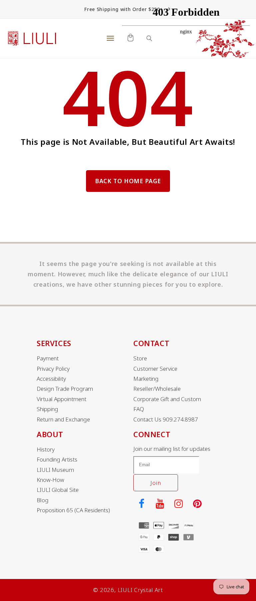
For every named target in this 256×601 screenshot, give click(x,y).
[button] (110, 38)
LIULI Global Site (58, 490)
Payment (48, 358)
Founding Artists (57, 460)
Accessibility (51, 379)
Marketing (146, 379)
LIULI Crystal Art (140, 590)
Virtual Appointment (61, 399)
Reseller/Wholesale (157, 389)
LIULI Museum (55, 470)
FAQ (138, 409)
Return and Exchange (63, 419)
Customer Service (155, 369)
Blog (43, 500)
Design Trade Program (65, 389)
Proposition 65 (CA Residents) (73, 510)
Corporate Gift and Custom (167, 399)
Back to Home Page (128, 181)
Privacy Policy (53, 369)
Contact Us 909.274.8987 (165, 419)
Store (140, 358)
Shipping (47, 409)
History (46, 449)
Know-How (50, 480)
